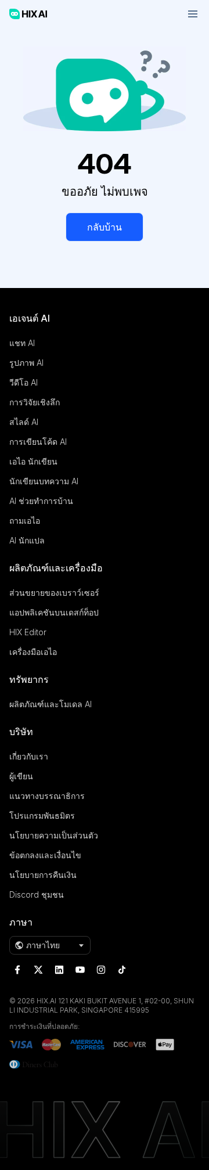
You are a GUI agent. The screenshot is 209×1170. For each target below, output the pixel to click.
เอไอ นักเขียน (33, 461)
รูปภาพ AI (26, 363)
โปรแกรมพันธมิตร (42, 815)
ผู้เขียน (21, 776)
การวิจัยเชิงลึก (34, 402)
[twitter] (38, 969)
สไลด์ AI (23, 422)
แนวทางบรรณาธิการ (47, 796)
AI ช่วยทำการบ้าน (41, 501)
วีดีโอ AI (23, 382)
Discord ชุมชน (36, 894)
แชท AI (22, 343)
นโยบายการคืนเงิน (43, 875)
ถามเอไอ (24, 520)
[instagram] (101, 969)
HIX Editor (27, 632)
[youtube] (80, 969)
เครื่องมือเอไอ (33, 652)
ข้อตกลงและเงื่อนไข (45, 855)
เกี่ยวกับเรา (28, 756)
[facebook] (17, 969)
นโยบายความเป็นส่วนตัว (53, 835)
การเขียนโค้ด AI (38, 442)
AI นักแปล (27, 540)
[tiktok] (122, 969)
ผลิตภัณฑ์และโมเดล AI (50, 704)
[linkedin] (59, 969)
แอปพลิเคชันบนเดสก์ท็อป (54, 612)
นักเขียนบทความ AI (43, 481)
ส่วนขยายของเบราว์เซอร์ (54, 592)
